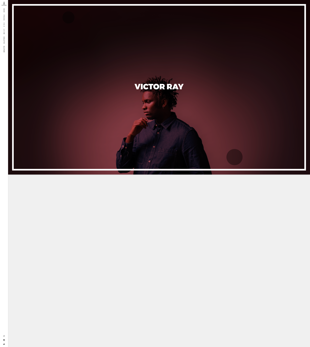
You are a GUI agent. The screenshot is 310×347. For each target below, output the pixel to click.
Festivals (4, 17)
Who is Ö (4, 31)
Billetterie (4, 39)
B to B (4, 25)
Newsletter (4, 49)
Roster (4, 10)
